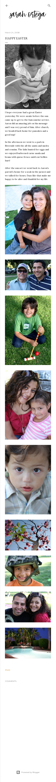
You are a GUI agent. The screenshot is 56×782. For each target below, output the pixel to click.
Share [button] (7, 670)
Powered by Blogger (30, 772)
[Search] (49, 5)
